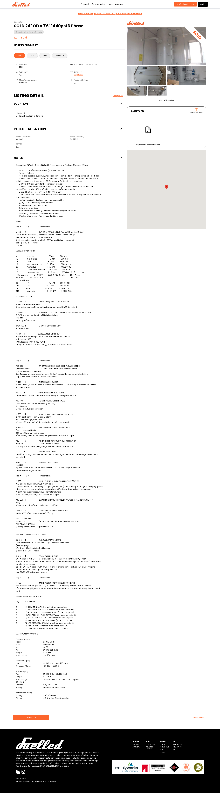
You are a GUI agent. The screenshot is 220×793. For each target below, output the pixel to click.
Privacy (163, 752)
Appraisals (136, 747)
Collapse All (118, 95)
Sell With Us (177, 747)
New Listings (150, 744)
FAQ (174, 750)
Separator (78, 74)
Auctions (136, 744)
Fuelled (162, 744)
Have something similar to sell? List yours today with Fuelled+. (110, 13)
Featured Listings (149, 748)
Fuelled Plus (164, 747)
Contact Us (177, 744)
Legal (162, 750)
